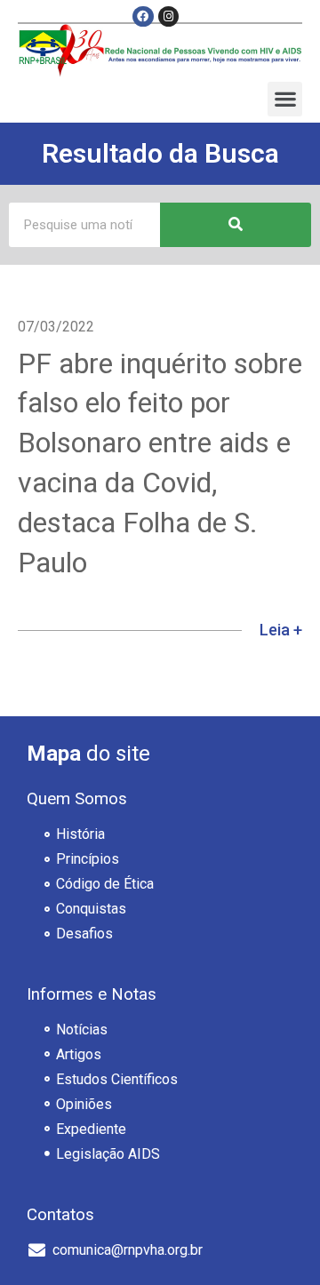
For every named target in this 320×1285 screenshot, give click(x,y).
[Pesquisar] (235, 225)
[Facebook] (142, 16)
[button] (285, 99)
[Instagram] (168, 16)
